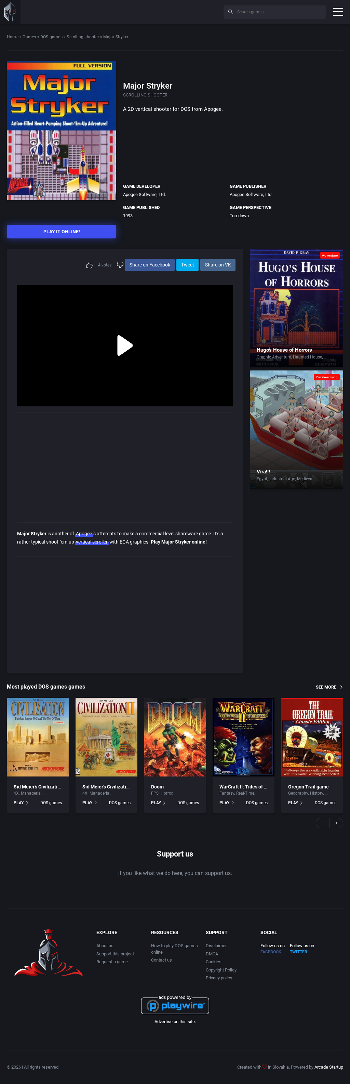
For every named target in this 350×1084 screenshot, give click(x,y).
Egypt (262, 478)
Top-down (239, 215)
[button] (322, 823)
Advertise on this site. (175, 1021)
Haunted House (307, 357)
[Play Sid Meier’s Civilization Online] (38, 737)
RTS (260, 793)
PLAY (19, 802)
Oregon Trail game (308, 786)
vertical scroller (92, 542)
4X (16, 793)
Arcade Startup (328, 1067)
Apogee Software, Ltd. (144, 194)
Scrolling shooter (83, 37)
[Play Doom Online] (175, 737)
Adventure (330, 255)
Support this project (115, 953)
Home (12, 37)
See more (326, 686)
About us (104, 945)
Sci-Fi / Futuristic (189, 793)
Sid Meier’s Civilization (38, 786)
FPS (155, 793)
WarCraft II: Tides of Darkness (251, 786)
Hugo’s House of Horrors (284, 350)
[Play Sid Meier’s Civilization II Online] (106, 737)
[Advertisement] (162, 10)
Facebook (270, 952)
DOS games (51, 37)
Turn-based (54, 793)
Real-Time (245, 793)
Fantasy (226, 793)
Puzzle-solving (327, 377)
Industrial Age (282, 478)
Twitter (298, 952)
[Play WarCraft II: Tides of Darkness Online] (243, 737)
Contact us (161, 960)
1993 (128, 215)
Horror (330, 357)
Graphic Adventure (274, 357)
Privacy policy (219, 977)
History (316, 793)
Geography (298, 793)
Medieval (305, 478)
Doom (157, 786)
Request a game (112, 961)
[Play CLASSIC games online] (10, 12)
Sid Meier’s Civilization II (108, 786)
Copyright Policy (221, 969)
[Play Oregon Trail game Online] (312, 737)
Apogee (84, 533)
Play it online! (61, 231)
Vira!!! (263, 472)
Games (29, 37)
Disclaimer (216, 945)
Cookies (213, 961)
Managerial (31, 793)
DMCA (212, 953)
